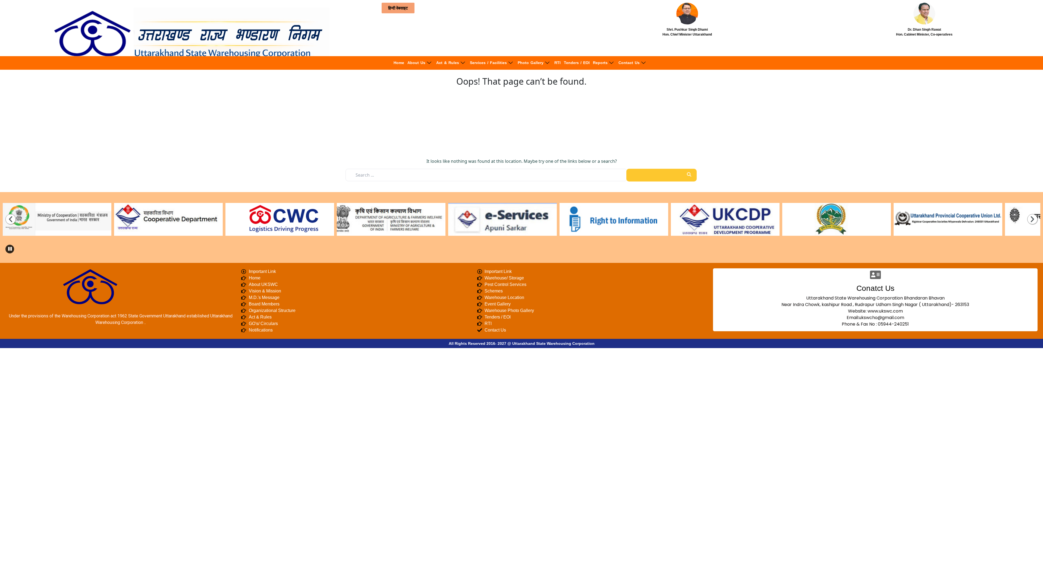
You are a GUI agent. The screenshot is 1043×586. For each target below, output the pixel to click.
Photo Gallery (531, 62)
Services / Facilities (488, 62)
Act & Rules (447, 62)
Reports (600, 62)
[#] (652, 219)
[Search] (661, 175)
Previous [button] (10, 219)
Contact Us (629, 62)
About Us (416, 62)
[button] (9, 249)
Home (399, 62)
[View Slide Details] (95, 219)
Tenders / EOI (577, 62)
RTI (557, 62)
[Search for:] (486, 175)
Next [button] (1032, 219)
